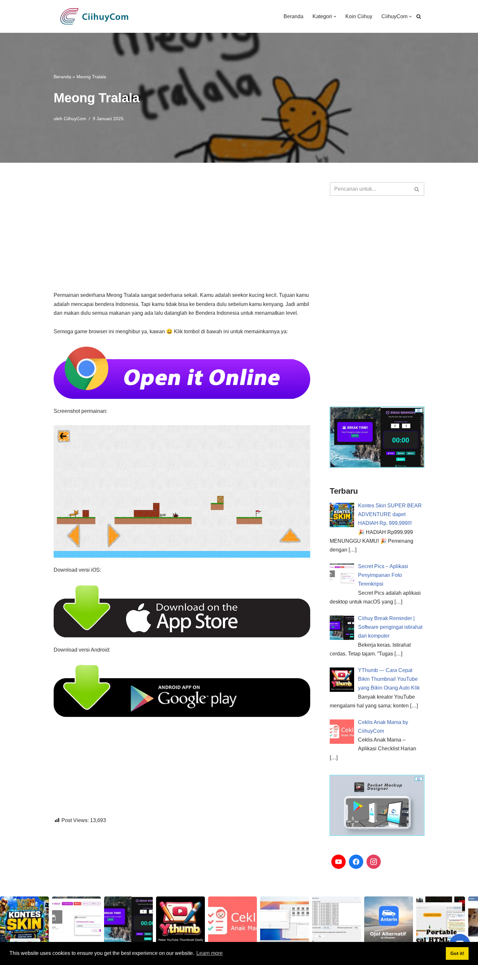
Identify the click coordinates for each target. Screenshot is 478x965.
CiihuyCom (75, 118)
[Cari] (418, 16)
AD (418, 410)
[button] (335, 16)
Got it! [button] (457, 953)
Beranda (293, 16)
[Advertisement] (182, 227)
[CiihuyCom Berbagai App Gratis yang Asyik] (94, 16)
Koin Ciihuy (358, 16)
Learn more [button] (209, 953)
